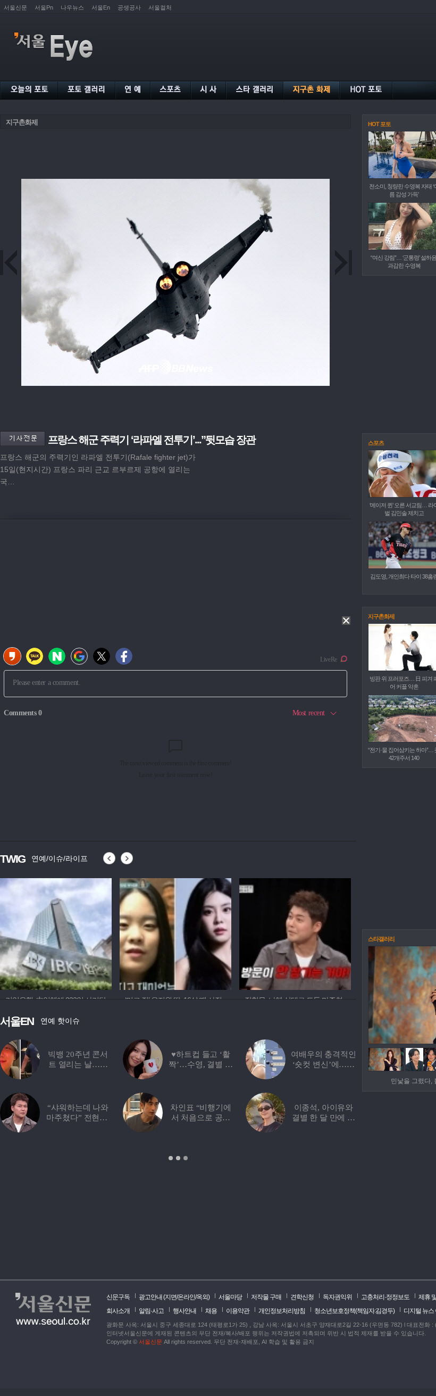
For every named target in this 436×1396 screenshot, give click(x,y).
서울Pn (44, 7)
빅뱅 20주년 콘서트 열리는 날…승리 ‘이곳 (78, 1064)
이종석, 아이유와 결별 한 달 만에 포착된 (323, 1117)
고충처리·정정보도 (385, 1297)
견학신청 (302, 1297)
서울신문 (15, 7)
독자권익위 (337, 1297)
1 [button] (171, 1158)
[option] (56, 932)
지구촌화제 (22, 122)
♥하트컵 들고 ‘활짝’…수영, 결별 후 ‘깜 (200, 1064)
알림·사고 (151, 1311)
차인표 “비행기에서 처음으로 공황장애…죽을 (200, 1117)
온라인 (186, 1297)
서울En (100, 7)
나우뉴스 (72, 7)
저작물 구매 (266, 1297)
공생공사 (129, 7)
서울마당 (230, 1297)
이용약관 (237, 1311)
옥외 (202, 1297)
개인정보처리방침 (281, 1311)
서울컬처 (160, 7)
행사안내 (184, 1311)
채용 (211, 1311)
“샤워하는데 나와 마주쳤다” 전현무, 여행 (78, 1117)
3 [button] (185, 1158)
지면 (171, 1297)
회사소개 (118, 1311)
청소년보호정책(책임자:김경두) (354, 1311)
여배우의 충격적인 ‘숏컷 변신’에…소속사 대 (323, 1064)
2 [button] (178, 1158)
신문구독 (118, 1297)
